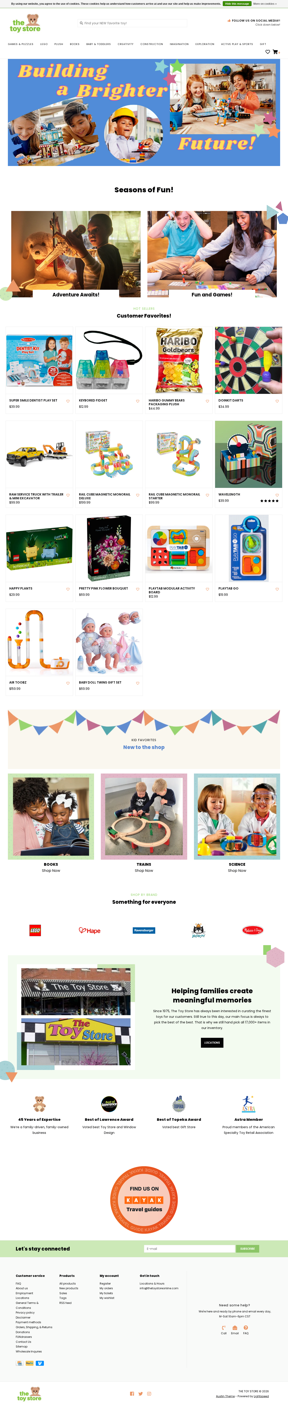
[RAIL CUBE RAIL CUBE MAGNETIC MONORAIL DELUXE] (109, 454)
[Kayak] (144, 1200)
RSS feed (65, 1303)
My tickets (106, 1293)
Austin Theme (225, 1396)
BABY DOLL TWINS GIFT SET (100, 682)
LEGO (44, 44)
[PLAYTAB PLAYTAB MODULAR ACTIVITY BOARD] (178, 548)
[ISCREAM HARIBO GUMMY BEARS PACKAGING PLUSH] (178, 360)
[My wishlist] (268, 52)
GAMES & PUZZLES (21, 44)
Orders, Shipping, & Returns (34, 1327)
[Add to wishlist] (68, 401)
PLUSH (58, 44)
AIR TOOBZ (18, 682)
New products (68, 1288)
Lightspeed (261, 1396)
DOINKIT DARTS (230, 400)
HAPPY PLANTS (20, 588)
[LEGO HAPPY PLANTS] (39, 548)
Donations (23, 1332)
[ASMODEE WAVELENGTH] (248, 454)
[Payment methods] (21, 1364)
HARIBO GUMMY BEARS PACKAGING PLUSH (167, 402)
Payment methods (28, 1322)
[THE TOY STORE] (39, 23)
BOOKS (75, 44)
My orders (106, 1288)
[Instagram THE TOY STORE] (149, 1394)
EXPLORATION (205, 44)
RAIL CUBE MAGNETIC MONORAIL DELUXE (104, 496)
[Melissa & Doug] (253, 930)
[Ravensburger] (144, 930)
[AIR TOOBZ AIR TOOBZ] (39, 642)
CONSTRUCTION (151, 44)
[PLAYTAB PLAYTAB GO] (248, 548)
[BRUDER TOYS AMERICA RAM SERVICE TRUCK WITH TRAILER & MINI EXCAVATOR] (39, 454)
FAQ (18, 1283)
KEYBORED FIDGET (93, 400)
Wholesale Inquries (29, 1351)
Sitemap (21, 1346)
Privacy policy (25, 1312)
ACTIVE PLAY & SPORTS (237, 44)
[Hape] (89, 930)
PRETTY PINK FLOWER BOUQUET (103, 588)
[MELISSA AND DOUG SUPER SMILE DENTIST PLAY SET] (39, 360)
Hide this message (237, 3)
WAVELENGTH (229, 494)
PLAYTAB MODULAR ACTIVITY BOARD (172, 590)
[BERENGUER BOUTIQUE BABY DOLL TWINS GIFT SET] (109, 642)
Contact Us (23, 1342)
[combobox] (132, 23)
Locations (212, 1043)
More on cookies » (265, 3)
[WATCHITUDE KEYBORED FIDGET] (109, 360)
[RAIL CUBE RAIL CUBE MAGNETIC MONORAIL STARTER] (178, 454)
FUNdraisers (24, 1337)
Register (105, 1283)
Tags (63, 1298)
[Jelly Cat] (198, 930)
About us (22, 1288)
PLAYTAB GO (228, 588)
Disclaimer (23, 1317)
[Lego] (35, 930)
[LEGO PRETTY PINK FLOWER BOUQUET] (109, 548)
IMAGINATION (179, 44)
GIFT (263, 44)
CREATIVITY (126, 44)
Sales (63, 1293)
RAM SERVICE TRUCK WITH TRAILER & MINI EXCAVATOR (36, 496)
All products (67, 1283)
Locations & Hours (152, 1283)
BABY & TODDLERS (98, 44)
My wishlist (107, 1298)
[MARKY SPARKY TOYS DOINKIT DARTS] (248, 360)
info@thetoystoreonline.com (159, 1288)
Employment (24, 1293)
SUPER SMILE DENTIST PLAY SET (33, 400)
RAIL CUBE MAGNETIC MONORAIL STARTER (174, 496)
